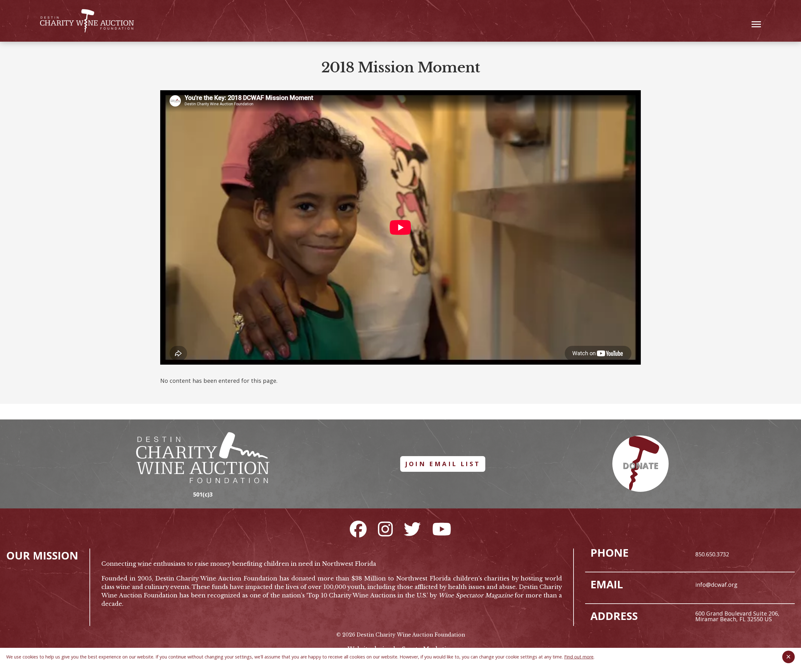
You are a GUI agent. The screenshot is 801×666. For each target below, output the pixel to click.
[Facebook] (358, 528)
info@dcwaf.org (716, 584)
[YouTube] (441, 528)
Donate (640, 465)
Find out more (579, 657)
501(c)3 (202, 494)
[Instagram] (385, 528)
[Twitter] (412, 528)
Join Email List (443, 464)
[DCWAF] (87, 21)
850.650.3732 (712, 554)
